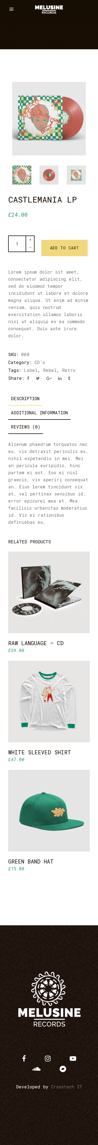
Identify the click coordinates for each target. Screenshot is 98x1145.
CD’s (40, 362)
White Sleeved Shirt (39, 752)
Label (31, 370)
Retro (68, 370)
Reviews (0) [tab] (25, 427)
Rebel (50, 370)
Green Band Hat (31, 861)
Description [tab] (25, 398)
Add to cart (64, 247)
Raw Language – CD (36, 643)
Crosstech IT (66, 1086)
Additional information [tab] (39, 412)
